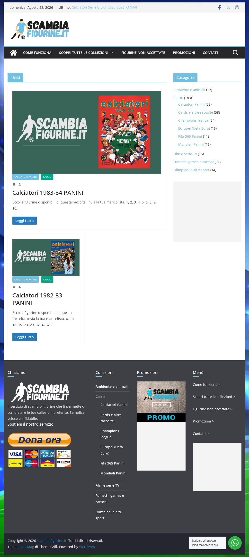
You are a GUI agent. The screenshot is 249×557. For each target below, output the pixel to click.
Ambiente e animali (189, 89)
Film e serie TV (185, 154)
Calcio (47, 176)
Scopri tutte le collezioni (83, 52)
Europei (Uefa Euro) (194, 128)
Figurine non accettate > (212, 409)
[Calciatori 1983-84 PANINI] (86, 132)
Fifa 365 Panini (190, 136)
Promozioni (184, 52)
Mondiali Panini (191, 144)
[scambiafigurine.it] (13, 53)
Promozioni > (203, 421)
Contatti (211, 52)
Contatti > (201, 433)
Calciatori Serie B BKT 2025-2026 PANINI (104, 7)
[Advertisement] (207, 212)
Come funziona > (206, 384)
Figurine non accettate (143, 52)
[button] (111, 52)
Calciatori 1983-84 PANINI (47, 192)
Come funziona (37, 52)
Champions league (193, 120)
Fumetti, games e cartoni (193, 162)
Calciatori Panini (25, 176)
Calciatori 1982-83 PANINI (37, 299)
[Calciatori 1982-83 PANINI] (46, 257)
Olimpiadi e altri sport (191, 170)
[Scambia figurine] (40, 384)
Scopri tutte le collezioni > (214, 396)
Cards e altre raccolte (195, 112)
